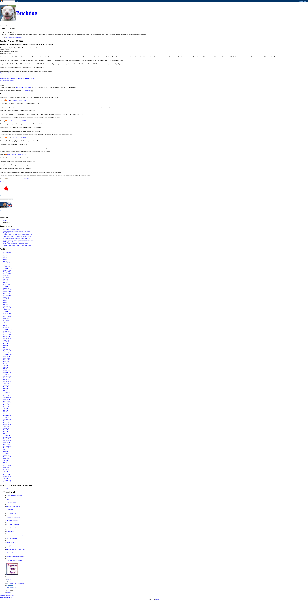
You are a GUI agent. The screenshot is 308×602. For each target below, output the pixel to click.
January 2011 (6, 358)
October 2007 (6, 288)
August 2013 (6, 413)
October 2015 (6, 455)
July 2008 (5, 304)
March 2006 (6, 254)
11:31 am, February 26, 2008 (18, 100)
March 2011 (6, 361)
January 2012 (6, 379)
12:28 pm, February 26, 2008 (18, 154)
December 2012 (7, 399)
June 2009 (5, 324)
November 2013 (7, 419)
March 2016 (6, 458)
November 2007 (7, 290)
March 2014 (6, 426)
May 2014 (5, 430)
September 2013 (7, 415)
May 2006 (5, 257)
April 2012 (6, 385)
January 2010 (6, 336)
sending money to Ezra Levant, (24, 87)
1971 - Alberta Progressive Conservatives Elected (15, 243)
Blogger (157, 599)
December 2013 (7, 421)
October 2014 (6, 439)
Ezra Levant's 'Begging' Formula (13, 37)
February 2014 (7, 424)
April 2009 (6, 320)
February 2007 (7, 273)
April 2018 (6, 469)
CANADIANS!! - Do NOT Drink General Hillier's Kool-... (18, 234)
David (8, 100)
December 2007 (7, 291)
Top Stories (9, 581)
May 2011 (5, 365)
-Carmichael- (6, 488)
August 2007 (6, 284)
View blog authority (11, 587)
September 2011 (7, 372)
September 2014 (7, 437)
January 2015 (6, 444)
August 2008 (6, 306)
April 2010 (6, 342)
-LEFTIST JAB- (10, 510)
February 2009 (7, 317)
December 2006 (7, 270)
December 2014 (7, 442)
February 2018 (7, 465)
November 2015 (7, 456)
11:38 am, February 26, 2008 (18, 121)
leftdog (8, 121)
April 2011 (6, 363)
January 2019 (6, 474)
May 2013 (5, 408)
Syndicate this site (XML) (6, 597)
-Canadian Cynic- (10, 553)
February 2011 (7, 360)
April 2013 (6, 406)
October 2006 (6, 266)
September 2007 (7, 286)
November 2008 (7, 311)
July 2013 (5, 412)
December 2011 (7, 378)
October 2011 (6, 374)
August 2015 (6, 453)
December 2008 (7, 313)
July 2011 (5, 369)
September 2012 (7, 394)
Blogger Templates (155, 601)
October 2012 (6, 396)
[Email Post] (32, 90)
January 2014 (6, 422)
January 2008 (6, 293)
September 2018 (7, 473)
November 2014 (7, 440)
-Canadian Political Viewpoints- (14, 495)
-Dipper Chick (10, 542)
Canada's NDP (9, 592)
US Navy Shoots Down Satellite (11, 242)
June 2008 (5, 302)
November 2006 (7, 268)
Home (2, 37)
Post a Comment (4, 182)
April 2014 (6, 428)
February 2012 (7, 381)
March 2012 (6, 383)
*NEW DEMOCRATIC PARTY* (15, 560)
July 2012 (5, 390)
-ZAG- (8, 499)
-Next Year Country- (11, 502)
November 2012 (7, 397)
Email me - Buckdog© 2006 (7, 595)
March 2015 (6, 448)
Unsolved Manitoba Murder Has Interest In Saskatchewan (18, 240)
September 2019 (7, 480)
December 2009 (7, 334)
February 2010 (7, 338)
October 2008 (6, 309)
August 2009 (6, 327)
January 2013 (6, 401)
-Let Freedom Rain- (11, 513)
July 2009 (5, 326)
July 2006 (5, 261)
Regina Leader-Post (5, 73)
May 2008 (5, 300)
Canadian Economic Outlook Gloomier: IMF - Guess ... (17, 231)
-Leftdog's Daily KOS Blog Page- (15, 535)
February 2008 (7, 295)
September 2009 (7, 329)
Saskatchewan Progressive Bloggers (15, 556)
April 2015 (6, 449)
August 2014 (6, 435)
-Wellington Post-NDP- (12, 520)
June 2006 (5, 259)
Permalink (27, 90)
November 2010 (7, 354)
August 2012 (6, 392)
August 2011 (6, 370)
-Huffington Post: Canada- (13, 506)
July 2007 (5, 282)
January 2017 (6, 464)
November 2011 (7, 376)
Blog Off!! (6, 233)
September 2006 (7, 264)
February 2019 (7, 476)
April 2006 (6, 256)
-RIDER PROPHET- (11, 538)
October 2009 (6, 331)
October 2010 (6, 352)
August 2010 (6, 349)
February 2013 (7, 403)
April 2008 (6, 299)
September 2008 (7, 308)
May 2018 (5, 471)
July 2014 (5, 433)
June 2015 (5, 451)
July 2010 (5, 347)
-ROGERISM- (10, 531)
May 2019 (5, 478)
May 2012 (5, 386)
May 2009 (5, 322)
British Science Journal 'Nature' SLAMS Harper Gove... (17, 238)
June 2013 (5, 410)
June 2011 (5, 367)
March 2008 (6, 297)
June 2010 (5, 345)
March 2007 (6, 275)
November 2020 (7, 482)
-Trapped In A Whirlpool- (12, 524)
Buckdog (26, 13)
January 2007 (6, 272)
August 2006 (6, 263)
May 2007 (5, 279)
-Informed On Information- (13, 517)
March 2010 (6, 340)
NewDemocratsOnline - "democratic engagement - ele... (17, 245)
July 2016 (5, 462)
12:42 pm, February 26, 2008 (21, 178)
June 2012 (5, 388)
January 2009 (6, 315)
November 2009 (7, 333)
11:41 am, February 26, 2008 (18, 137)
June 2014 (5, 431)
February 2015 (7, 446)
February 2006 (7, 252)
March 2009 (6, 318)
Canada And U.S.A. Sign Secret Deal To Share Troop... (17, 236)
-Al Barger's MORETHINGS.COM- (15, 549)
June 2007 (5, 281)
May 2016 (5, 460)
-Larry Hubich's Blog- (12, 528)
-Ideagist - (8, 545)
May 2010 (5, 343)
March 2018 (6, 467)
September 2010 (7, 351)
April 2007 (6, 277)
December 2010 (7, 356)
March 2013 (6, 404)
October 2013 (6, 417)
